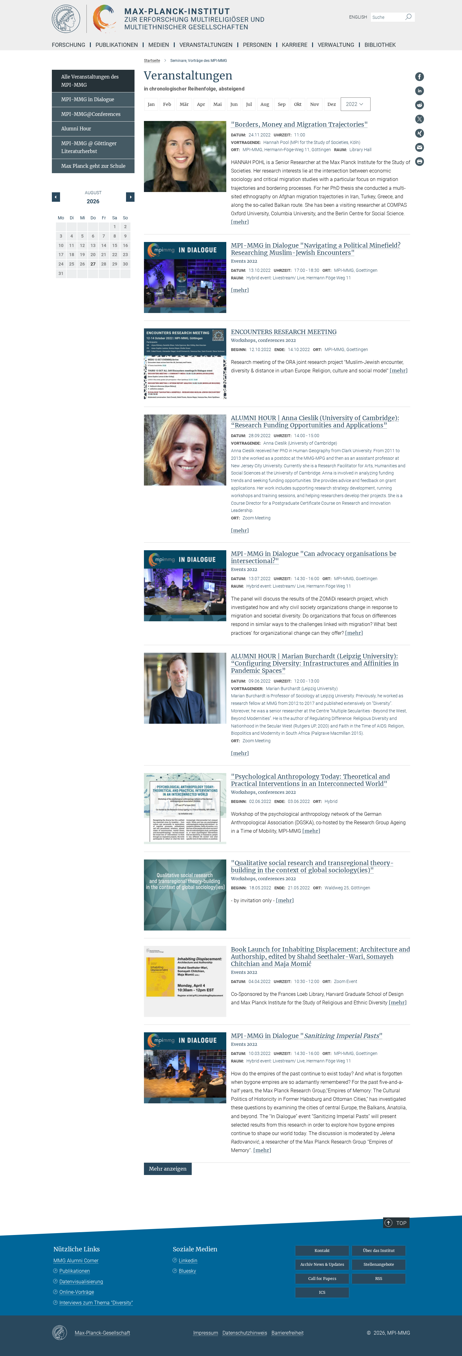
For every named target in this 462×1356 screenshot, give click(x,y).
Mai (217, 104)
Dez (331, 104)
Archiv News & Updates (322, 1264)
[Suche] (408, 17)
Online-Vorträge (76, 1292)
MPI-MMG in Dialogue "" (307, 1036)
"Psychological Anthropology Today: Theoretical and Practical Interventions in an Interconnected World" (310, 780)
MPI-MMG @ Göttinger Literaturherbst (89, 147)
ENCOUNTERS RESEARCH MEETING (284, 332)
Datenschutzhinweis (245, 1333)
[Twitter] (419, 119)
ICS (322, 1292)
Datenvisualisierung (81, 1282)
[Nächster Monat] (56, 197)
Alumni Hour (76, 129)
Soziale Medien (195, 1249)
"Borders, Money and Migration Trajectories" (299, 124)
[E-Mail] (419, 147)
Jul (249, 104)
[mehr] (240, 222)
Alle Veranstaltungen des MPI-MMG (90, 81)
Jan (151, 104)
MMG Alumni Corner (75, 1261)
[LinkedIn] (419, 91)
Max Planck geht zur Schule (93, 166)
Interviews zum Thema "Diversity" (96, 1303)
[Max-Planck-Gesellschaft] (63, 1333)
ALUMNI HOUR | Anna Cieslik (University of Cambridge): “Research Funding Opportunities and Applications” (315, 421)
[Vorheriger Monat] (130, 197)
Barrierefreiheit (288, 1333)
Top (401, 1223)
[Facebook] (419, 76)
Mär (184, 104)
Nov (314, 104)
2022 (351, 104)
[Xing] (419, 133)
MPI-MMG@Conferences (91, 114)
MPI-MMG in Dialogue (87, 99)
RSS (378, 1278)
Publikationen (74, 1271)
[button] (168, 1168)
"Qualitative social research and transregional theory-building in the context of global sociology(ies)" (312, 866)
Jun (234, 104)
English (358, 16)
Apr (201, 104)
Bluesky (187, 1271)
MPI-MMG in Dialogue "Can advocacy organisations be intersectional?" (313, 557)
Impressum (205, 1333)
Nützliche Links (76, 1249)
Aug (265, 104)
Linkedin (188, 1261)
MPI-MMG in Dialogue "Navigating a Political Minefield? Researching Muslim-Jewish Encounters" (315, 249)
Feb (167, 104)
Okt (298, 104)
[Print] (419, 161)
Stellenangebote (379, 1264)
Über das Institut (379, 1250)
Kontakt (322, 1250)
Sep (282, 104)
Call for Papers (322, 1278)
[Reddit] (419, 105)
